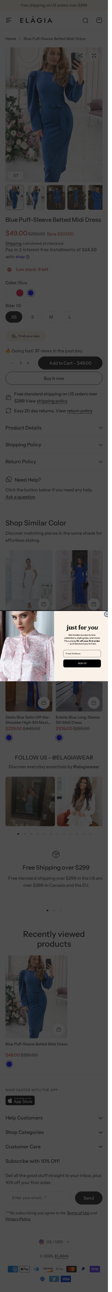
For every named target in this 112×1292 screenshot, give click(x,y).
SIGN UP (81, 663)
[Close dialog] (107, 614)
